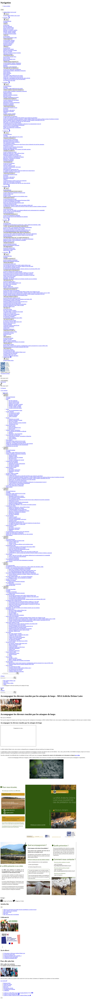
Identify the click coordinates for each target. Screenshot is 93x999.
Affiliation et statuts (7, 93)
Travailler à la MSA (7, 339)
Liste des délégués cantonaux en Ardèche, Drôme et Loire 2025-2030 (18, 235)
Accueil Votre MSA (7, 256)
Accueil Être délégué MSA (9, 248)
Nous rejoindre (7, 336)
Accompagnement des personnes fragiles (12, 302)
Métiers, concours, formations (9, 340)
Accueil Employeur (7, 134)
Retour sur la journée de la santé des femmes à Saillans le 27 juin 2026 (18, 272)
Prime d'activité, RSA (8, 55)
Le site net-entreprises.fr (8, 212)
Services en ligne (7, 195)
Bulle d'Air (5, 913)
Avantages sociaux (7, 168)
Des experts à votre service (9, 110)
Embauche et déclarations (9, 138)
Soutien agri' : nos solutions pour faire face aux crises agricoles (16, 78)
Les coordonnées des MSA (9, 350)
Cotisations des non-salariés (9, 98)
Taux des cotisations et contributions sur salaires (13, 157)
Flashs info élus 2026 (7, 250)
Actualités (5, 22)
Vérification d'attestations (8, 326)
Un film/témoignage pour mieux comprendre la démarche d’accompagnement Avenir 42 (22, 123)
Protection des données (8, 988)
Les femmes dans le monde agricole (11, 270)
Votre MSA (5, 681)
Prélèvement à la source (8, 145)
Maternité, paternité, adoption (9, 31)
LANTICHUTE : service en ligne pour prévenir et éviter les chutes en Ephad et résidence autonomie (24, 206)
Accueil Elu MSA (7, 223)
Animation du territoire (8, 242)
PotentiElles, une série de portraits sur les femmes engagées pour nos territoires (20, 278)
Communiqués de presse (8, 333)
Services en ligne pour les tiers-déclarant (11, 211)
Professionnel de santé (8, 197)
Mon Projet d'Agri (7, 96)
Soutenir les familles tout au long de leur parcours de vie (15, 301)
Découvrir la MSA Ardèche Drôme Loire (12, 282)
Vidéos (4, 335)
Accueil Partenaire (7, 190)
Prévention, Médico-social (9, 306)
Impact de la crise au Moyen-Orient (10, 126)
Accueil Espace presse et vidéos (10, 331)
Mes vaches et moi (7, 912)
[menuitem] (18, 931)
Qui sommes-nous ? (8, 280)
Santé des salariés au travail (9, 165)
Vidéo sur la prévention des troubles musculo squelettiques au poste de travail (19, 909)
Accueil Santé (6, 25)
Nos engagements (7, 285)
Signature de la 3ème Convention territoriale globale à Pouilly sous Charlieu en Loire (21, 291)
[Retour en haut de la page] (2, 997)
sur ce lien (77, 755)
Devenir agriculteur (7, 92)
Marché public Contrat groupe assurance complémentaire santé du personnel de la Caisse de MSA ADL (25, 345)
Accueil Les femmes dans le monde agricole (12, 271)
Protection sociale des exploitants (10, 95)
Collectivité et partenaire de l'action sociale (12, 191)
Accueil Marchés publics (8, 344)
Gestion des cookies (7, 984)
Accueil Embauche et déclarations (10, 139)
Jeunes (5, 35)
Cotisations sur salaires (8, 150)
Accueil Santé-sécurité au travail (10, 107)
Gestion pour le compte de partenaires (11, 314)
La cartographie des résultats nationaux (11, 267)
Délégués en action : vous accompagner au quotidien (14, 240)
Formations (5, 108)
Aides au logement (7, 45)
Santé (5, 23)
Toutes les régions (7, 985)
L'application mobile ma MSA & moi (11, 325)
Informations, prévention (8, 111)
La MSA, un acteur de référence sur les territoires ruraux (15, 196)
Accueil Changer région (8, 360)
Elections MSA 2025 (8, 262)
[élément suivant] (2, 907)
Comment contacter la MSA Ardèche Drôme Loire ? (14, 352)
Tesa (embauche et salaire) (9, 143)
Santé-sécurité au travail (9, 106)
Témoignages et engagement (9, 249)
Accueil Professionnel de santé (9, 199)
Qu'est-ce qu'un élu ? (7, 236)
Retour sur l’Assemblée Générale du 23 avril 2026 (14, 228)
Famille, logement (7, 38)
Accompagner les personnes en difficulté (12, 64)
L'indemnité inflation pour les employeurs (12, 155)
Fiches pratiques (6, 71)
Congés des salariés (7, 164)
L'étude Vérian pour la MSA (9, 276)
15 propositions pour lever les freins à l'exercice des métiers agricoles (18, 273)
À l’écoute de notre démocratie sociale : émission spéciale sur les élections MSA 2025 (21, 268)
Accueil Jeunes (6, 36)
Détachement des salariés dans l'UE (11, 169)
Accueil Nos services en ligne (9, 320)
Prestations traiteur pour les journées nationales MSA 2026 (15, 347)
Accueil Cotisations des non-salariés (11, 100)
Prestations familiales (7, 44)
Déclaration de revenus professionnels (11, 102)
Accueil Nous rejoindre (8, 338)
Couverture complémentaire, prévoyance (12, 167)
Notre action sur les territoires (10, 289)
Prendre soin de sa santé (8, 28)
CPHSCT (5, 112)
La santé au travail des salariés (9, 33)
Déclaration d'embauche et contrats (10, 140)
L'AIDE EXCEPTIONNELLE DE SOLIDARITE (14, 79)
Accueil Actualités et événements (10, 260)
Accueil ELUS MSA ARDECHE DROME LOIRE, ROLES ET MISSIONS (20, 233)
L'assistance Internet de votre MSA (10, 355)
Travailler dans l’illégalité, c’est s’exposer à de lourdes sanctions (17, 149)
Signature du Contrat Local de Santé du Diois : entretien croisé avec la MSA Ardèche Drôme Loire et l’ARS (26, 292)
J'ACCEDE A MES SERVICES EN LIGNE (13, 75)
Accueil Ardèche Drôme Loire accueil (11, 15)
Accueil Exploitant (7, 86)
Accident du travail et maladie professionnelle (13, 146)
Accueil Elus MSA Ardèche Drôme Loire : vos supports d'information (18, 239)
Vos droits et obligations (8, 105)
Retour (7, 14)
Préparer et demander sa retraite (10, 50)
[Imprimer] (2, 689)
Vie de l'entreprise (7, 161)
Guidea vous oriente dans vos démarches (12, 127)
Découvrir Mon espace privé (9, 323)
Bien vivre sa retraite (7, 51)
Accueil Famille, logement (9, 40)
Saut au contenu (6, 6)
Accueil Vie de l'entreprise (9, 163)
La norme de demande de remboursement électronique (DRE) (16, 200)
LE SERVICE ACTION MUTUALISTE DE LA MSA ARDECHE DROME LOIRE (22, 224)
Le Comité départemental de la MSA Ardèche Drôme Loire (16, 231)
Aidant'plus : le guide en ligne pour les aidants (13, 76)
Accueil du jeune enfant (8, 42)
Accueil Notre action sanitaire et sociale (11, 297)
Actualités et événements (9, 258)
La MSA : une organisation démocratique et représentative (15, 226)
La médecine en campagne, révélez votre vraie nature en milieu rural (18, 205)
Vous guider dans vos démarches (10, 68)
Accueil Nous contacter (8, 349)
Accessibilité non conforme (9, 989)
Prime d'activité (6, 57)
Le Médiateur (6, 990)
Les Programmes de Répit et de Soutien (11, 300)
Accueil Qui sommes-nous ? (9, 281)
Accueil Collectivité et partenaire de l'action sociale (14, 192)
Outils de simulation (7, 324)
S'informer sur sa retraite (8, 49)
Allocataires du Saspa (8, 54)
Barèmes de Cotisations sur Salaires (11, 154)
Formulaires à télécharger (8, 329)
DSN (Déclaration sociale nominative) (11, 142)
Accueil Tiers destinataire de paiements (11, 215)
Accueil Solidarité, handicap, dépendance (12, 63)
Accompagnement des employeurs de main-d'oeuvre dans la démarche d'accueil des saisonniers (23, 144)
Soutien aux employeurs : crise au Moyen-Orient (13, 153)
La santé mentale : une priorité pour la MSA (12, 317)
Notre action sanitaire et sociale (10, 296)
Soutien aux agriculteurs (9, 115)
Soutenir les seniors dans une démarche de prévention (14, 304)
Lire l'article (3, 980)
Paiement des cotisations (8, 103)
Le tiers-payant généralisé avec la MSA (11, 201)
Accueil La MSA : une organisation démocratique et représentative (17, 227)
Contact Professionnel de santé (9, 204)
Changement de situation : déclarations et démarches (14, 70)
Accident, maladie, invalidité (9, 32)
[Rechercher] (17, 673)
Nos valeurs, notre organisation (10, 284)
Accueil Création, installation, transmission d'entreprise (15, 91)
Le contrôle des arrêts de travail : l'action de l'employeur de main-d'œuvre (19, 170)
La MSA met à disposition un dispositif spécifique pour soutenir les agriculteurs (20, 117)
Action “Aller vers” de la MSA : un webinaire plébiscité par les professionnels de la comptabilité (24, 210)
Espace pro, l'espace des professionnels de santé (13, 202)
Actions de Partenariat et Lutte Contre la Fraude (13, 305)
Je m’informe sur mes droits (9, 80)
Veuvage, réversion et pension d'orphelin (12, 52)
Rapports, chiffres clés (8, 286)
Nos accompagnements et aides (10, 37)
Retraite (5, 46)
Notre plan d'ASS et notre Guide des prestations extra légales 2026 (17, 299)
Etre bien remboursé (7, 26)
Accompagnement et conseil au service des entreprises (14, 180)
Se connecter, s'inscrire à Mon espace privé (12, 321)
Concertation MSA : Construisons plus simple (13, 311)
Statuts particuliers (7, 73)
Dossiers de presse (7, 334)
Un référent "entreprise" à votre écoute (11, 171)
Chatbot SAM (6, 327)
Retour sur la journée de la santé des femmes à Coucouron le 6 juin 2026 (18, 275)
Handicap (5, 65)
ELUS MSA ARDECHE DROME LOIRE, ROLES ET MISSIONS (16, 232)
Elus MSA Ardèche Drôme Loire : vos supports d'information (16, 237)
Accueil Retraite (6, 47)
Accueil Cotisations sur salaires (10, 152)
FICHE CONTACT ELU (8, 241)
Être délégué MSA (7, 246)
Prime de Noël (6, 60)
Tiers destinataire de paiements (10, 214)
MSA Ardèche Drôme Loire (9, 680)
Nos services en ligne (8, 319)
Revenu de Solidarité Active (9, 59)
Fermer (6, 395)
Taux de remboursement (8, 27)
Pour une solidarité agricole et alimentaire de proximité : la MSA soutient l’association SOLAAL (24, 120)
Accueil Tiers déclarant (8, 209)
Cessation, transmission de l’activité (11, 97)
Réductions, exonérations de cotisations (11, 158)
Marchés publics (7, 343)
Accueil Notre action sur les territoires (11, 290)
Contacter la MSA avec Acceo (9, 354)
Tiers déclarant (7, 207)
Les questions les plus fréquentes (10, 353)
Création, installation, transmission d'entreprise (13, 89)
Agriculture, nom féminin (8, 277)
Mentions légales (6, 983)
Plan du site (5, 986)
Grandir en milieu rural (8, 193)
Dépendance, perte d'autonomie (10, 66)
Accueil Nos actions (7, 309)
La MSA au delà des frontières (9, 315)
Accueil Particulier (7, 21)
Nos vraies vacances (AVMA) (9, 310)
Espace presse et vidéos (9, 330)
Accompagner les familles (8, 41)
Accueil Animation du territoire (10, 244)
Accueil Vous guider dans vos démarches (12, 69)
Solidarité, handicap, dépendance (10, 61)
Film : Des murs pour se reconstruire (11, 914)
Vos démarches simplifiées (9, 316)
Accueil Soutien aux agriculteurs (10, 116)
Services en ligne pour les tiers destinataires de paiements (15, 216)
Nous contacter (6, 74)
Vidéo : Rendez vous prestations (10, 910)
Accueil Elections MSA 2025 (9, 263)
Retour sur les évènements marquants (11, 245)
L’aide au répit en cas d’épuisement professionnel (13, 125)
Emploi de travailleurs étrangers (10, 148)
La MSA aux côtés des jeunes (9, 313)
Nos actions (6, 307)
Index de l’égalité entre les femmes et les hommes (13, 341)
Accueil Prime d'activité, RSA (9, 56)
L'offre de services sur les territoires (10, 287)
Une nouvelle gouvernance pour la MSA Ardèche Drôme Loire (16, 229)
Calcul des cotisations (8, 101)
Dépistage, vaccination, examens (10, 30)
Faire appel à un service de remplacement (12, 122)
